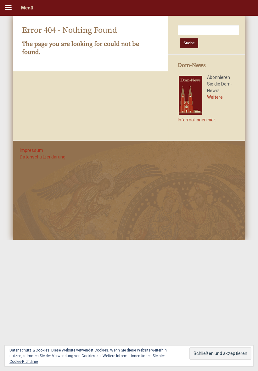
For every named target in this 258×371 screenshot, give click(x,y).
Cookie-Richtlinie (23, 361)
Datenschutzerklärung (42, 156)
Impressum (31, 150)
